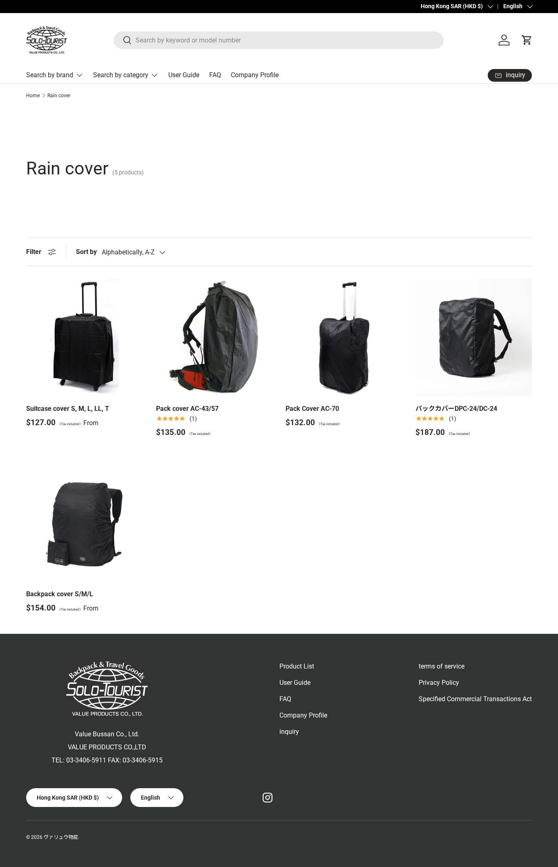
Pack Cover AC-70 (312, 408)
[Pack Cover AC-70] (344, 337)
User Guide (183, 75)
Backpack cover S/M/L (59, 594)
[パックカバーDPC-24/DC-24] (473, 337)
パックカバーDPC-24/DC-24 (456, 408)
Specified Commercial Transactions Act (475, 699)
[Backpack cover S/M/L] (84, 522)
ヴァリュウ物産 (61, 837)
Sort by (86, 252)
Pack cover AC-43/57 (187, 408)
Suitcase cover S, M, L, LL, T (67, 408)
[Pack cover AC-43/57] (214, 337)
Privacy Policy (439, 682)
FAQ (215, 75)
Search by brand (49, 75)
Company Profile (255, 75)
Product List (296, 666)
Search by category (120, 75)
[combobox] (279, 40)
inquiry (289, 732)
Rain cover (58, 95)
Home (33, 95)
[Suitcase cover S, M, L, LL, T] (84, 337)
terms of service (441, 666)
